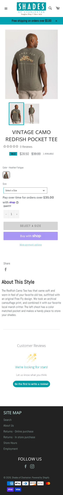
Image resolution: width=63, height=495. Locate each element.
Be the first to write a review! (31, 384)
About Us (9, 425)
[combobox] (25, 190)
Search (8, 420)
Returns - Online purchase (18, 431)
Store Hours (10, 443)
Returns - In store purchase (19, 437)
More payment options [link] (31, 244)
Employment (11, 449)
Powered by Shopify (40, 477)
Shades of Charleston (21, 477)
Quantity (7, 206)
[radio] (6, 175)
